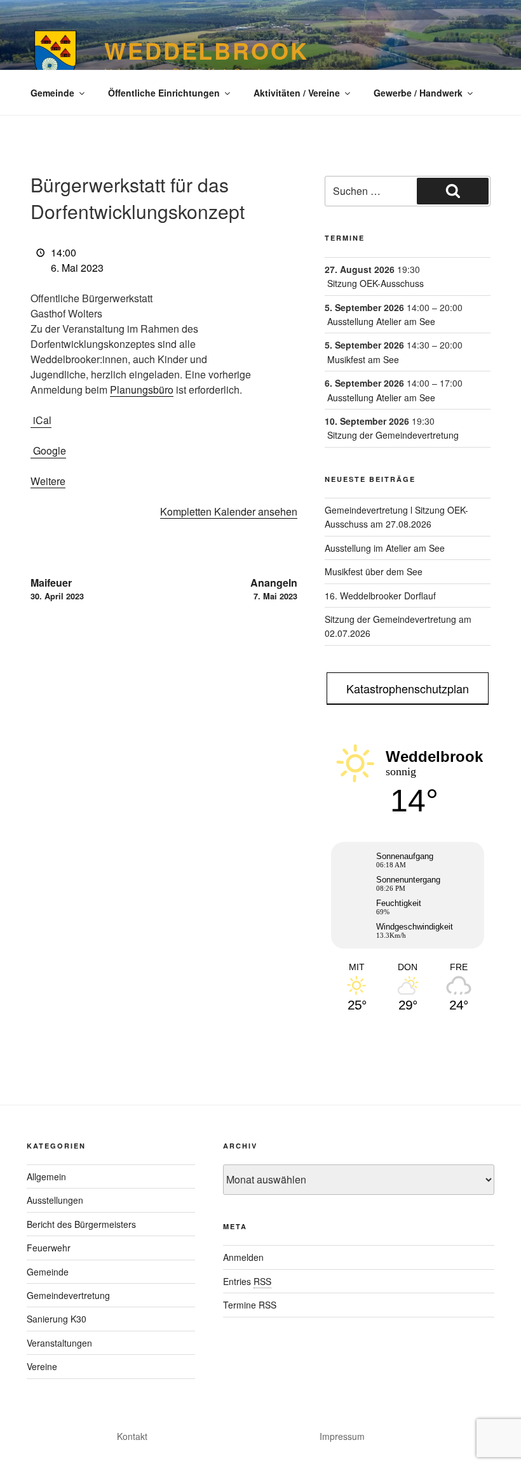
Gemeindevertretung (68, 1295)
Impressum (342, 1436)
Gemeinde (52, 92)
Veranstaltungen (59, 1342)
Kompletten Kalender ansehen (228, 511)
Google (49, 450)
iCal (42, 420)
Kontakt (132, 1436)
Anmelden (243, 1257)
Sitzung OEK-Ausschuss (375, 283)
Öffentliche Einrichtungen (164, 92)
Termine (345, 238)
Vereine (42, 1366)
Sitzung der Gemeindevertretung (393, 435)
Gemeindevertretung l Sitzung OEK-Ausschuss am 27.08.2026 (396, 516)
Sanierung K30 (56, 1318)
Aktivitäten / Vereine (297, 92)
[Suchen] (453, 191)
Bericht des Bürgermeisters (81, 1224)
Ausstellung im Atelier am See (385, 548)
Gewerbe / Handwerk (418, 92)
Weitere (47, 481)
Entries (247, 1281)
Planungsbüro (141, 389)
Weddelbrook (206, 50)
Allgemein (46, 1176)
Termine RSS (249, 1304)
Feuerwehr (49, 1247)
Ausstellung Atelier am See (381, 321)
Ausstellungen (55, 1200)
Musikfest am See (363, 359)
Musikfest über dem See (374, 571)
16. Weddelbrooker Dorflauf (380, 595)
